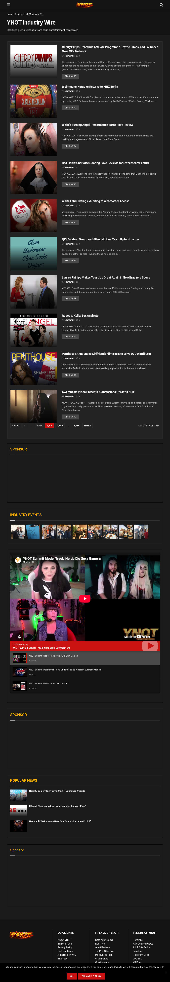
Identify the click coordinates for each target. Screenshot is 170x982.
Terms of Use (65, 943)
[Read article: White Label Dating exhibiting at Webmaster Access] (33, 215)
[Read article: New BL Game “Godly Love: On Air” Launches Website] (18, 795)
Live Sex (137, 958)
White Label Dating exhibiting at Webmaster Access (95, 201)
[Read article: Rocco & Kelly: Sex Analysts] (33, 330)
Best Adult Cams (104, 940)
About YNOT (64, 940)
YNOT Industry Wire (35, 14)
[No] (166, 972)
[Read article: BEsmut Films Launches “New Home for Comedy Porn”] (18, 811)
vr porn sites (101, 958)
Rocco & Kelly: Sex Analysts (80, 315)
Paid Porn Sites (141, 954)
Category (19, 14)
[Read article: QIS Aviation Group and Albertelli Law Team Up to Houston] (33, 253)
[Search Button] (161, 5)
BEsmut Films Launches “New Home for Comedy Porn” (57, 806)
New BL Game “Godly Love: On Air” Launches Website (57, 791)
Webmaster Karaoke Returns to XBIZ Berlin (90, 86)
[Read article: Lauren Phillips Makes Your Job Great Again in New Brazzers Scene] (33, 292)
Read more (72, 75)
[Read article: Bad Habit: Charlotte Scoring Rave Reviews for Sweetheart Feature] (33, 177)
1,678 (39, 425)
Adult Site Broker (142, 947)
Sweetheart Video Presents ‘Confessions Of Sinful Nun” (98, 392)
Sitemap (62, 958)
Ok (71, 976)
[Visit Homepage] (85, 5)
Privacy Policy (65, 947)
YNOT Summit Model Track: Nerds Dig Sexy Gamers (41, 648)
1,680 (60, 425)
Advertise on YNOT (68, 954)
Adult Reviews (102, 947)
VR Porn (137, 962)
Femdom (137, 951)
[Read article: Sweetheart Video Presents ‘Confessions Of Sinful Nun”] (33, 406)
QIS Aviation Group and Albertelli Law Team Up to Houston (100, 239)
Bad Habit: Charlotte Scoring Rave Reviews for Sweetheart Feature (106, 163)
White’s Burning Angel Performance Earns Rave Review (97, 125)
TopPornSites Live (104, 951)
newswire (69, 56)
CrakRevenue (102, 962)
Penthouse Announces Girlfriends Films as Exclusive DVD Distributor (106, 353)
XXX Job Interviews (143, 943)
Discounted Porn (104, 954)
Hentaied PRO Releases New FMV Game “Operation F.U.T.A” (60, 821)
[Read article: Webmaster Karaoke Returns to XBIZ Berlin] (33, 101)
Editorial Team (65, 951)
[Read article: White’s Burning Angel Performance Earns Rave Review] (33, 139)
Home (9, 14)
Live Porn (100, 943)
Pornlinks (138, 940)
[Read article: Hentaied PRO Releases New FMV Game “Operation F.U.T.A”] (18, 826)
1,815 (76, 425)
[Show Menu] (8, 5)
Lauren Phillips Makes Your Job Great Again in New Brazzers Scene (106, 277)
